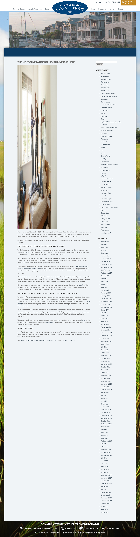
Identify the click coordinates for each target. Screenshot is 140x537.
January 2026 (105, 261)
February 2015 (106, 492)
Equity (103, 119)
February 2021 (106, 410)
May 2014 (104, 506)
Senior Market (105, 224)
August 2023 (105, 344)
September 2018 (106, 441)
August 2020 (105, 427)
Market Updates (106, 187)
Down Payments (106, 108)
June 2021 (104, 398)
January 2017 (105, 452)
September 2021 (106, 390)
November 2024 (106, 301)
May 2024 (104, 318)
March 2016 (105, 469)
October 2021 (105, 387)
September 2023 (106, 341)
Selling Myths (105, 219)
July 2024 (104, 313)
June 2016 (104, 461)
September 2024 (106, 307)
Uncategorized (105, 233)
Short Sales (104, 227)
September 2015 (106, 484)
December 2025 (106, 264)
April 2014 (104, 509)
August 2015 (105, 486)
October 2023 (105, 338)
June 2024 (104, 316)
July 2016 (104, 458)
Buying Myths (105, 88)
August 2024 (105, 310)
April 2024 (104, 321)
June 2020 (104, 432)
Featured (104, 125)
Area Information (35, 9)
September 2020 (106, 424)
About (112, 9)
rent (79, 232)
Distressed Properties (108, 105)
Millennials (104, 190)
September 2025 (106, 273)
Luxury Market (106, 182)
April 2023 (104, 350)
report (28, 252)
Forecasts (104, 142)
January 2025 (105, 296)
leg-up (83, 320)
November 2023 (106, 336)
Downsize (104, 110)
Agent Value (105, 76)
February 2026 (106, 259)
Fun (102, 150)
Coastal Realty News (108, 93)
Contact (120, 9)
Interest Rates (105, 170)
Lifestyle (103, 176)
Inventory (104, 173)
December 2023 (106, 333)
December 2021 (106, 381)
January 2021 (105, 412)
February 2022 (106, 375)
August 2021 (105, 392)
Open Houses (105, 204)
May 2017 (104, 447)
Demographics (105, 102)
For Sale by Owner (107, 136)
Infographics (105, 167)
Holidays (104, 159)
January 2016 (105, 472)
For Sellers (104, 139)
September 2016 (106, 455)
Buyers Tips (104, 85)
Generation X (105, 156)
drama (103, 113)
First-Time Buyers (107, 130)
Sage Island (101, 532)
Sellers (92, 9)
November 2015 (106, 478)
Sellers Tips (104, 216)
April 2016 (104, 466)
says (63, 254)
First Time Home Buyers (109, 127)
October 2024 (105, 304)
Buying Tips (104, 90)
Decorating (104, 99)
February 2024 (106, 327)
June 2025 (104, 281)
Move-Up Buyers (106, 199)
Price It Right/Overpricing (109, 207)
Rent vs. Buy (105, 213)
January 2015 (105, 495)
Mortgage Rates (106, 193)
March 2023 (105, 353)
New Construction (107, 201)
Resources (102, 9)
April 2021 (104, 404)
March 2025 (105, 290)
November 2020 (106, 418)
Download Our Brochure (130, 3)
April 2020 (104, 438)
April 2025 (104, 287)
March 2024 (105, 324)
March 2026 (105, 256)
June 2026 (104, 247)
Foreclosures (105, 145)
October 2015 (105, 481)
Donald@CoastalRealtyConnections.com (40, 528)
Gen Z (103, 153)
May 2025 (104, 284)
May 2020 (104, 435)
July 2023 (104, 347)
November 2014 (106, 501)
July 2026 (104, 244)
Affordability (105, 73)
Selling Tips (104, 221)
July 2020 (104, 429)
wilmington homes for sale (47, 340)
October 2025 (105, 270)
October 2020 (105, 421)
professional (49, 322)
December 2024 (106, 298)
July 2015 (104, 489)
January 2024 (105, 330)
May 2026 (104, 250)
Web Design (77, 532)
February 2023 (106, 355)
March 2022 (105, 373)
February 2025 (106, 293)
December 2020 (106, 415)
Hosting (86, 532)
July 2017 (104, 444)
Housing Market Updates (109, 164)
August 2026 (105, 242)
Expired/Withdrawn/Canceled (111, 122)
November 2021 (106, 384)
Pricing (103, 210)
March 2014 (105, 512)
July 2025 (104, 279)
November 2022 (106, 364)
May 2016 (104, 464)
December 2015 (106, 475)
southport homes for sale (29, 340)
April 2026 (104, 253)
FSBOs (103, 147)
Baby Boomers (105, 82)
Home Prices (105, 162)
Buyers (47, 9)
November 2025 (106, 267)
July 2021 (104, 395)
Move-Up (104, 196)
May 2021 (104, 401)
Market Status (105, 184)
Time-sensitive (105, 230)
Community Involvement (109, 96)
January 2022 (105, 378)
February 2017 (106, 449)
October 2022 (105, 367)
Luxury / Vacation (107, 179)
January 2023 (105, 358)
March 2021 (105, 407)
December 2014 (106, 498)
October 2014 (105, 503)
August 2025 (105, 276)
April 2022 (104, 370)
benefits (46, 277)
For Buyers (104, 133)
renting (81, 285)
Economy (104, 116)
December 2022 (106, 361)
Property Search (19, 9)
